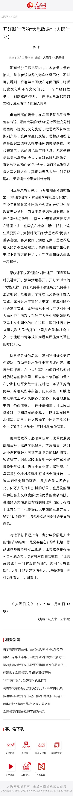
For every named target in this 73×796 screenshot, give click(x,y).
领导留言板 (56, 753)
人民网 (4, 16)
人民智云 (25, 775)
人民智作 (40, 775)
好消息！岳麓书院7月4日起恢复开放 (27, 672)
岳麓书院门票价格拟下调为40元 (24, 711)
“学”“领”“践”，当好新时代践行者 (25, 680)
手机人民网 (40, 753)
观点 (15, 16)
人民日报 (10, 753)
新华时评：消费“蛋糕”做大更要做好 (27, 704)
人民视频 (10, 775)
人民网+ (26, 753)
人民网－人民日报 (53, 57)
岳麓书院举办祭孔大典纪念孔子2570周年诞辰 (33, 688)
